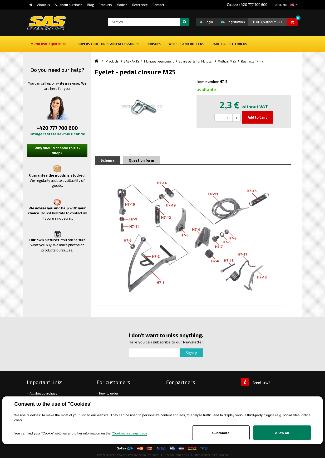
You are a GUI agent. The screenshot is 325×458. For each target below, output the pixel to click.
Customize (220, 433)
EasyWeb (119, 454)
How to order (108, 393)
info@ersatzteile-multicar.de (57, 133)
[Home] (31, 5)
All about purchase (43, 393)
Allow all (282, 433)
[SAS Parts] (47, 23)
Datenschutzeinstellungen (210, 454)
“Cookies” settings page (129, 433)
